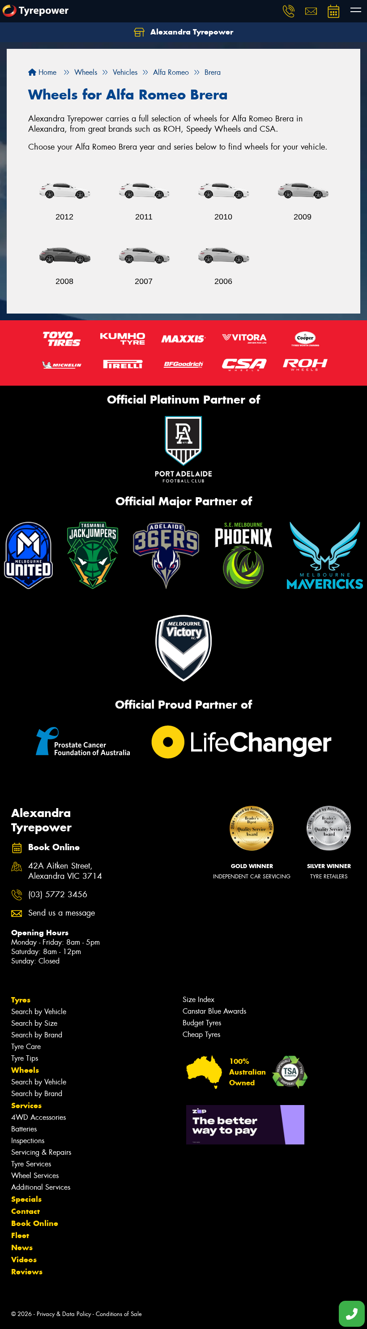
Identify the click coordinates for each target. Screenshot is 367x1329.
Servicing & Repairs (41, 1152)
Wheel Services (35, 1175)
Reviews (27, 1272)
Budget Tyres (202, 1023)
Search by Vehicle (38, 1011)
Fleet (20, 1235)
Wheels (25, 1070)
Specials (26, 1199)
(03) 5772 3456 (57, 895)
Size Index (198, 999)
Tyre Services (31, 1164)
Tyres (20, 1000)
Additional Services (40, 1187)
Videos (24, 1259)
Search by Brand (36, 1035)
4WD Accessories (38, 1117)
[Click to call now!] (289, 11)
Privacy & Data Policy (64, 1314)
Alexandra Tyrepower (190, 32)
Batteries (24, 1129)
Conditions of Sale (119, 1314)
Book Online (34, 1223)
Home (46, 72)
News (22, 1247)
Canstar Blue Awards (214, 1011)
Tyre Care (26, 1046)
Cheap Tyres (201, 1034)
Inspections (27, 1140)
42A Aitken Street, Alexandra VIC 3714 (65, 871)
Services (26, 1105)
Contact (25, 1211)
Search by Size (34, 1023)
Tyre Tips (24, 1058)
